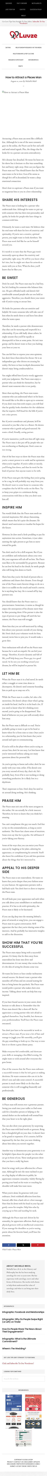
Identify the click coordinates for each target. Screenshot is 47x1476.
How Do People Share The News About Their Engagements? (21, 1330)
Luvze (23, 35)
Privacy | (10, 1462)
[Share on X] (23, 1245)
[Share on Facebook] (9, 1245)
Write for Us (32, 1466)
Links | (38, 1464)
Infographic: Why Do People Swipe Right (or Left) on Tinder (22, 1320)
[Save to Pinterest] (38, 1245)
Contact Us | (19, 1462)
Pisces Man (16, 1249)
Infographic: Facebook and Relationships (23, 1312)
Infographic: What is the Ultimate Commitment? (19, 1340)
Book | (25, 1466)
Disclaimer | (28, 1462)
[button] (28, 66)
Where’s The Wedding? (14, 1348)
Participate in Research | (26, 1464)
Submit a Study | (16, 1466)
